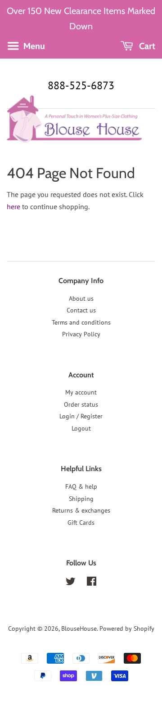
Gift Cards (81, 522)
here (13, 206)
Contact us (81, 310)
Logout (81, 428)
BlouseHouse (79, 628)
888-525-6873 (81, 85)
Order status (81, 404)
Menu (33, 46)
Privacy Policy (81, 334)
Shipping (81, 499)
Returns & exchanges (81, 510)
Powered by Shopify (126, 628)
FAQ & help (81, 486)
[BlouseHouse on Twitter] (71, 583)
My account (81, 392)
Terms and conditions (81, 322)
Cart (146, 46)
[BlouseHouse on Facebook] (91, 583)
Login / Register (81, 416)
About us (81, 298)
